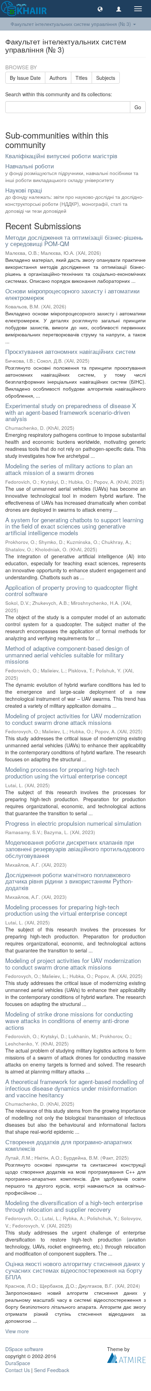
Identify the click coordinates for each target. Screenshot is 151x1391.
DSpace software (24, 1348)
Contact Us (17, 1369)
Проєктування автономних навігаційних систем (70, 351)
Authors (58, 77)
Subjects (105, 77)
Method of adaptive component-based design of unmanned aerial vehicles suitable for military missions (67, 654)
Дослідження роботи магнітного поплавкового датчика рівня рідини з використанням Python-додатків (69, 881)
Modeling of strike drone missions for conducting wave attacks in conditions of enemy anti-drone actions (69, 1020)
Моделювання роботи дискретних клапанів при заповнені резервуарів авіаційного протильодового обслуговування (74, 848)
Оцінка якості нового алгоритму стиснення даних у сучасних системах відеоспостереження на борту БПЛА (75, 1270)
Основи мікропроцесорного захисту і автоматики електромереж (72, 294)
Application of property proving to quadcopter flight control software (71, 590)
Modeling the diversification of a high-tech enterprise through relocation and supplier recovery (74, 1206)
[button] (100, 9)
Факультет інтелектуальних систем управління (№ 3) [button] (71, 23)
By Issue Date (25, 77)
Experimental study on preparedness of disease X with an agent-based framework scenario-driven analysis (70, 412)
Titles (81, 77)
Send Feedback (51, 1369)
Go (137, 107)
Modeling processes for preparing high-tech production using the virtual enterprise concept (66, 772)
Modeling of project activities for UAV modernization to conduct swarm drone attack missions (73, 719)
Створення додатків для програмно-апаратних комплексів (68, 1145)
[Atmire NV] (126, 1357)
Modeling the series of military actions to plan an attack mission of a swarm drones (68, 469)
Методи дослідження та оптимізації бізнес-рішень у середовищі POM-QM (74, 240)
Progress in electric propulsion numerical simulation (73, 823)
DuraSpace (17, 1362)
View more (17, 1331)
